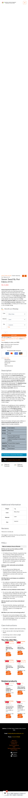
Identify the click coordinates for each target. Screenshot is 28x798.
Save (8, 642)
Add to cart (14, 335)
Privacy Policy (14, 742)
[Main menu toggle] (24, 2)
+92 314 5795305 (16, 736)
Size (4, 324)
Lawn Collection (20, 337)
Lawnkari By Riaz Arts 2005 (13, 460)
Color (4, 313)
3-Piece (14, 337)
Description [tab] (7, 359)
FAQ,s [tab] (6, 364)
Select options (8, 654)
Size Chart (6, 358)
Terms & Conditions (14, 745)
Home (2, 275)
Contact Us (14, 743)
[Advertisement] (14, 485)
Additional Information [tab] (10, 361)
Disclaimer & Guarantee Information (13, 454)
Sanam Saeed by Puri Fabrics (12, 338)
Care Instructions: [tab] (9, 366)
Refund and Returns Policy (14, 748)
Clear (9, 327)
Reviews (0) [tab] (7, 362)
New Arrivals (8, 275)
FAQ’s (14, 747)
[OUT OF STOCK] (10, 683)
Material (4, 318)
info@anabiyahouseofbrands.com (16, 733)
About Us (14, 740)
